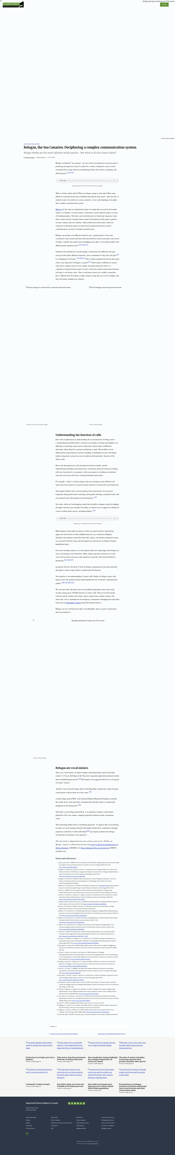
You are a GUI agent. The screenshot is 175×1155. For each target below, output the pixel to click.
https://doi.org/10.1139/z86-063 (68, 867)
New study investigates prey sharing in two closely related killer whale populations (100, 1086)
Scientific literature (107, 1125)
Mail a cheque (55, 1120)
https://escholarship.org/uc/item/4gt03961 (72, 876)
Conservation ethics (107, 1117)
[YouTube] (78, 1103)
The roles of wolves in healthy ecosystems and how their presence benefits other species (132, 1059)
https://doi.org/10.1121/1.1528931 (81, 1000)
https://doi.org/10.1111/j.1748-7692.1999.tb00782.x (73, 966)
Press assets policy (82, 1123)
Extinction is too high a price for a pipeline (40, 1058)
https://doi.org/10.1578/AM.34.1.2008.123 (94, 904)
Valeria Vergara (30, 157)
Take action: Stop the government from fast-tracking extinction (71, 1058)
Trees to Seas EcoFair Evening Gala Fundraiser (64, 1034)
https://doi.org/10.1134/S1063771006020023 (74, 915)
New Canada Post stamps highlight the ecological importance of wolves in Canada (103, 1059)
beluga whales (104, 885)
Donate (164, 5)
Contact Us (54, 1125)
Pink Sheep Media (93, 1143)
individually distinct (73, 602)
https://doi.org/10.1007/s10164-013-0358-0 (71, 980)
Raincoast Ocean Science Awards (61, 1123)
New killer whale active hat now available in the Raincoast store (70, 1085)
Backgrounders (81, 1128)
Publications (80, 1125)
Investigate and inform (31, 144)
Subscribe (54, 1117)
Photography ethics (107, 1120)
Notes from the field (107, 1123)
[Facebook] (69, 1103)
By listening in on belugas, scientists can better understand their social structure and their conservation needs (132, 1087)
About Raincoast (31, 1117)
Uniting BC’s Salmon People (38, 1084)
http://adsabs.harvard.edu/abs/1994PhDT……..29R (73, 936)
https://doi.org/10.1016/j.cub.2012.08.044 (97, 1012)
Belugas (59, 209)
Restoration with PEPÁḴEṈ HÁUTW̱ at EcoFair (111, 1034)
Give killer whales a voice (105, 4)
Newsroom (79, 1117)
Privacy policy (30, 1128)
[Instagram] (75, 1103)
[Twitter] (72, 1103)
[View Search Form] (171, 4)
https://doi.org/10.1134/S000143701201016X (86, 943)
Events (28, 1120)
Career (28, 1123)
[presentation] (39, 1048)
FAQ (52, 1128)
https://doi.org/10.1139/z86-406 (71, 973)
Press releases (81, 1120)
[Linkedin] (84, 1103)
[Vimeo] (81, 1103)
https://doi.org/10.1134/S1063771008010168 (71, 922)
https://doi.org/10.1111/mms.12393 (88, 994)
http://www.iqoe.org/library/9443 (80, 959)
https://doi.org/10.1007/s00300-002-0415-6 (72, 899)
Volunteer (29, 1125)
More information (31, 1110)
